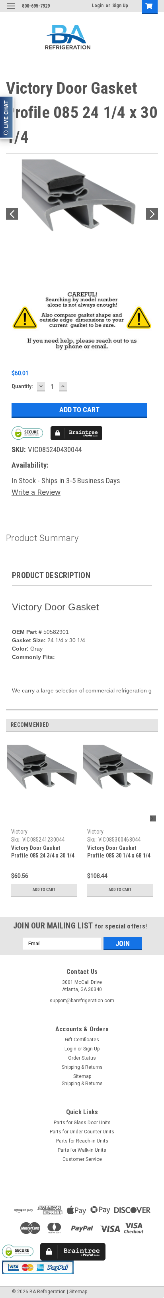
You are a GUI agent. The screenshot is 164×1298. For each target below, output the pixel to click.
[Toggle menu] (11, 11)
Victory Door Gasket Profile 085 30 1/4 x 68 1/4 (119, 852)
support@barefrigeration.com (82, 1000)
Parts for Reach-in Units (82, 1141)
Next (152, 214)
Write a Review (36, 492)
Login (97, 5)
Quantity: (22, 386)
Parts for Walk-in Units (82, 1150)
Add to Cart (44, 889)
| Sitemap (77, 1291)
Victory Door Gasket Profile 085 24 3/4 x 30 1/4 (43, 852)
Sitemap (82, 1076)
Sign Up (120, 5)
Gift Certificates (82, 1039)
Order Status (82, 1058)
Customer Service (82, 1159)
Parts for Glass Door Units (82, 1122)
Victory (19, 831)
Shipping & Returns (82, 1067)
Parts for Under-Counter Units (82, 1132)
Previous (12, 214)
